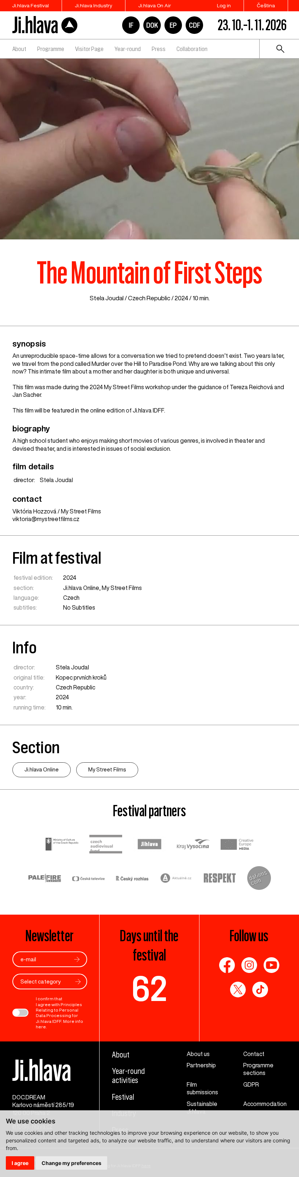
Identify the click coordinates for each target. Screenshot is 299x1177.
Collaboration (191, 49)
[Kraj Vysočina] (193, 845)
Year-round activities (128, 1075)
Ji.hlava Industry (93, 5)
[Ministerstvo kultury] (62, 845)
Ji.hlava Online (81, 588)
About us (198, 1054)
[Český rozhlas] (132, 879)
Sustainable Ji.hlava (202, 1107)
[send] (77, 959)
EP (173, 25)
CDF (194, 25)
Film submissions (202, 1088)
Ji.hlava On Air (154, 5)
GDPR (251, 1084)
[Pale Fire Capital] (44, 879)
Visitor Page (89, 49)
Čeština (266, 5)
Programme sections (258, 1069)
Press (159, 49)
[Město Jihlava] (149, 845)
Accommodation (265, 1104)
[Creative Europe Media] (237, 845)
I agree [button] (20, 1163)
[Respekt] (219, 879)
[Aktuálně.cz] (176, 879)
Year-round (127, 49)
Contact (253, 1054)
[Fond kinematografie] (105, 845)
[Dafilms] (259, 879)
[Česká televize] (88, 879)
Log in (224, 5)
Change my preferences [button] (71, 1163)
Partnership (201, 1065)
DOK (152, 25)
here (41, 1027)
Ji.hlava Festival (30, 5)
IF (131, 25)
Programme (50, 49)
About (19, 49)
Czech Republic (149, 298)
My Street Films (122, 588)
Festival (123, 1097)
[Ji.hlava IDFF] (45, 25)
